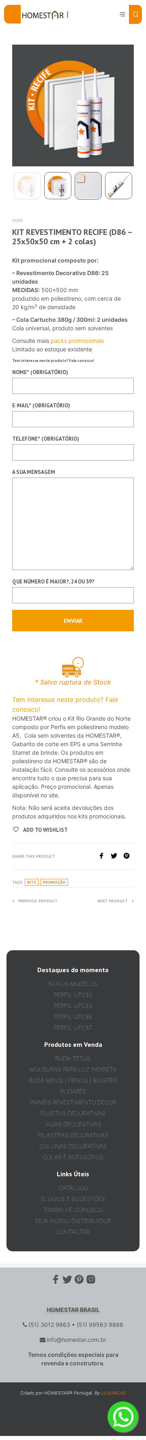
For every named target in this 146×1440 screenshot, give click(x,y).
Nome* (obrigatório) (40, 372)
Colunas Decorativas (73, 1146)
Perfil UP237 (73, 1027)
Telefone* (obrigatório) (45, 438)
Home (17, 220)
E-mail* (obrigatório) (41, 405)
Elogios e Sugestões (73, 1198)
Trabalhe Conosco (73, 1209)
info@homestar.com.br (76, 1339)
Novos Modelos (73, 983)
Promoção (54, 882)
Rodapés (73, 1091)
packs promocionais (77, 340)
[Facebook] (104, 856)
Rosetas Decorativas (73, 1113)
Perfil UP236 (73, 1016)
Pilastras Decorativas (73, 1135)
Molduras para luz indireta (73, 1069)
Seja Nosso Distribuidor (73, 1220)
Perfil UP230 (73, 994)
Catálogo (73, 1187)
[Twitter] (117, 856)
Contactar (73, 1231)
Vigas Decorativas (73, 1124)
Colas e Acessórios (73, 1157)
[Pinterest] (128, 856)
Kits (31, 882)
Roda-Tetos (73, 1058)
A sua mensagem (33, 472)
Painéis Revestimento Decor (73, 1102)
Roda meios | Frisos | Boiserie (73, 1080)
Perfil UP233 (73, 1005)
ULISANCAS (113, 1393)
